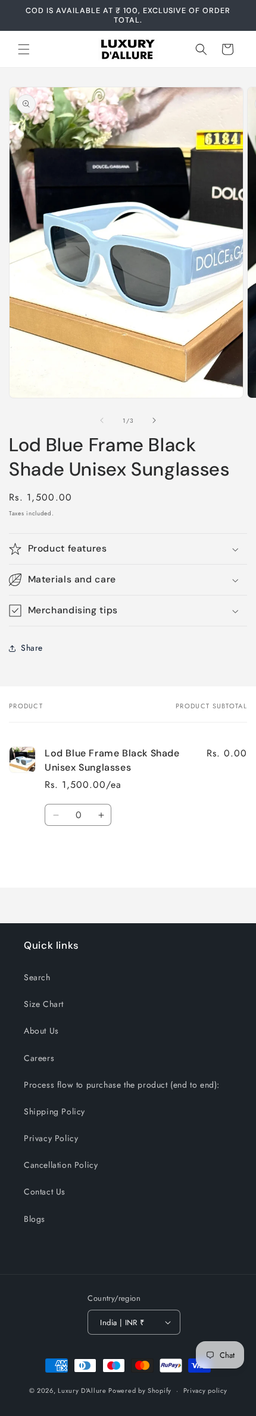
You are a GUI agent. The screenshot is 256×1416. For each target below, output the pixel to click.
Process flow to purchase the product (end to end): (122, 1085)
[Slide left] (102, 420)
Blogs (34, 1219)
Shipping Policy (54, 1111)
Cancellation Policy (61, 1165)
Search (37, 977)
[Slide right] (154, 420)
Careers (39, 1058)
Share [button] (32, 648)
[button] (24, 49)
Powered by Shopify (139, 1390)
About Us (41, 1031)
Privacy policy (205, 1390)
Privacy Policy (51, 1138)
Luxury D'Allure (83, 1390)
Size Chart (44, 1004)
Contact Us (44, 1192)
